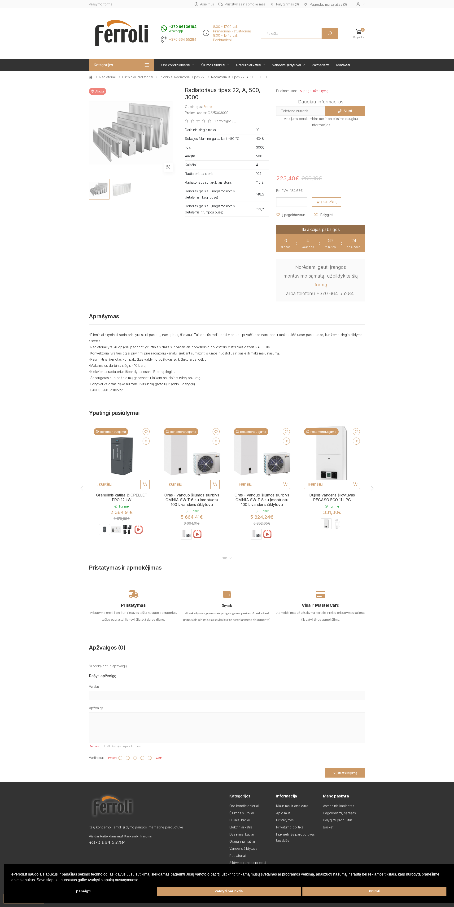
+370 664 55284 (182, 39)
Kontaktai (343, 65)
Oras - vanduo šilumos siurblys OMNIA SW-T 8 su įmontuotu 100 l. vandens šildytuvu (262, 500)
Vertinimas (97, 758)
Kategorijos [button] (103, 64)
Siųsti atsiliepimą (345, 773)
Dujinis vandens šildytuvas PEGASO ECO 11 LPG (332, 497)
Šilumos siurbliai (213, 65)
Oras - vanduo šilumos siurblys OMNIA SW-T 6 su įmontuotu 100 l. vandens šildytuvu (191, 500)
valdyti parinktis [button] (229, 891)
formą (320, 285)
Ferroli (208, 107)
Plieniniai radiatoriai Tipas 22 (182, 77)
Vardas (94, 686)
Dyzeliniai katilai (241, 834)
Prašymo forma (100, 4)
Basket (328, 827)
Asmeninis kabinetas (338, 806)
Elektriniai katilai (241, 827)
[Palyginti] (146, 441)
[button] (358, 33)
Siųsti (348, 111)
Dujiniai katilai (239, 820)
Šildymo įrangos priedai (247, 863)
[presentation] (82, 488)
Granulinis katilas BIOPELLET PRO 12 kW (121, 497)
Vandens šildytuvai (286, 65)
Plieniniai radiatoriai (137, 77)
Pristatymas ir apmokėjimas (245, 4)
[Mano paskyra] (361, 4)
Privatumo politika (289, 827)
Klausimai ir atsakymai (292, 806)
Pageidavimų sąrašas (339, 813)
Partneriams (321, 65)
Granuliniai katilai (248, 65)
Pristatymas (285, 820)
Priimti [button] (374, 891)
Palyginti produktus (338, 820)
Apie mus (207, 4)
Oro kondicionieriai (175, 65)
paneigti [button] (83, 891)
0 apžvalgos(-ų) (225, 121)
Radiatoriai (107, 77)
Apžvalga (96, 708)
